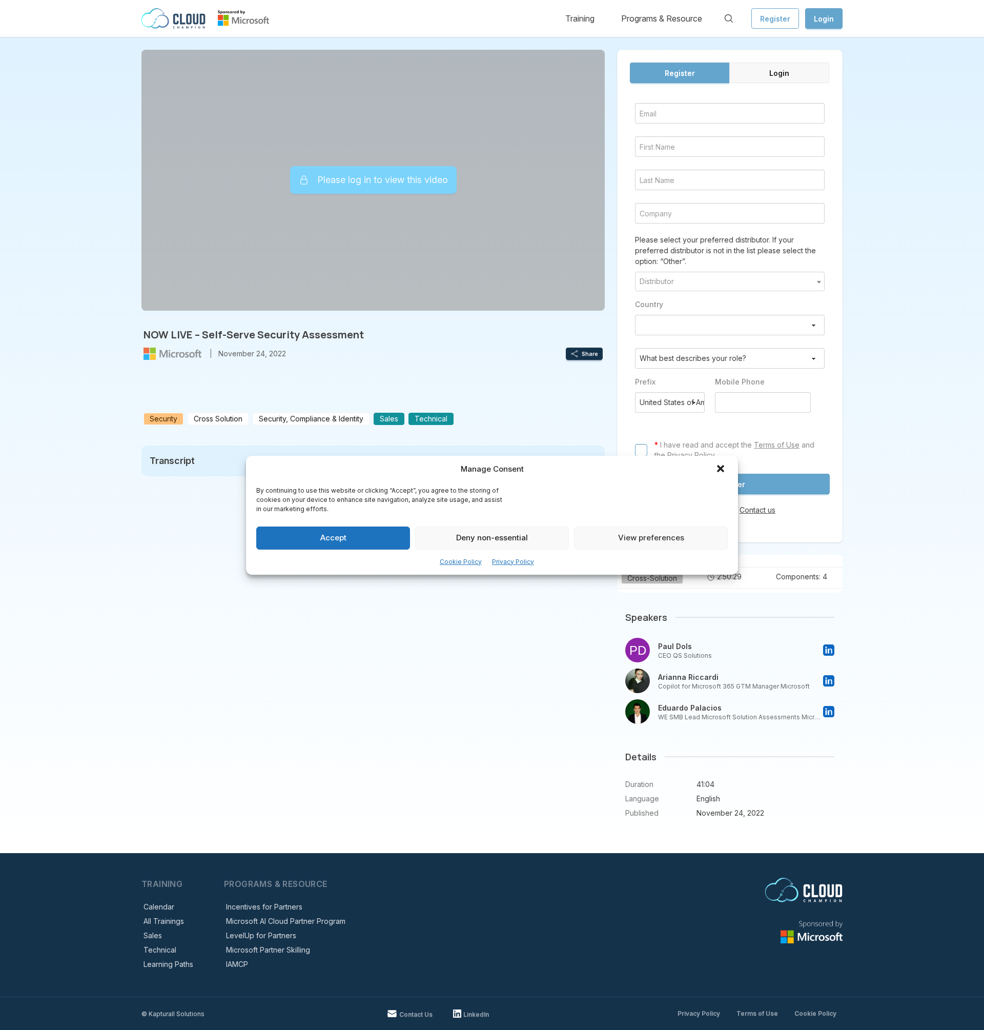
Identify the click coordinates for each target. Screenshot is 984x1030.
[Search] (729, 18)
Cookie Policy (461, 562)
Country (649, 304)
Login (824, 18)
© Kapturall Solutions (172, 1014)
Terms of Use (776, 444)
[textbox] (730, 281)
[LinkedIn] (828, 650)
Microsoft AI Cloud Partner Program (285, 921)
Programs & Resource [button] (661, 18)
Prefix (645, 381)
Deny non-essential (492, 537)
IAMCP (237, 964)
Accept (333, 537)
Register (775, 18)
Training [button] (579, 18)
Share (590, 353)
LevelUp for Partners (261, 935)
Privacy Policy (513, 562)
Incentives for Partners (264, 906)
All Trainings (164, 921)
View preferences (651, 537)
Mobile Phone (740, 381)
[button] (721, 469)
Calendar (159, 906)
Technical (160, 949)
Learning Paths (168, 964)
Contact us (757, 510)
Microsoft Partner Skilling (268, 949)
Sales (153, 935)
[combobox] (730, 281)
